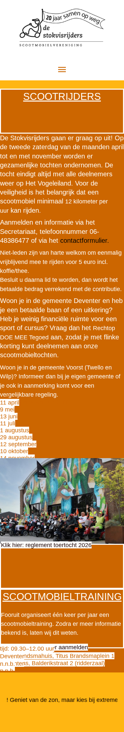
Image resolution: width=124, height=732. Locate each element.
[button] (9, 402)
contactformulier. (84, 240)
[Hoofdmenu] (62, 69)
